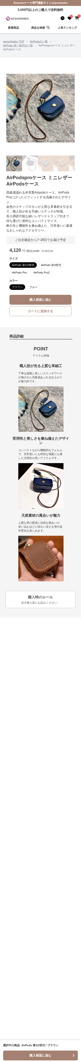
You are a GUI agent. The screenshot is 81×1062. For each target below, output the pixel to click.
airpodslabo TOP (13, 41)
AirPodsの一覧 (39, 41)
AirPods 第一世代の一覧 (18, 45)
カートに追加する (40, 311)
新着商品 (13, 27)
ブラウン (17, 287)
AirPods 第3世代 (51, 265)
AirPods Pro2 (41, 272)
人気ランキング (67, 27)
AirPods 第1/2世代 (23, 265)
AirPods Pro (19, 272)
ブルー (33, 287)
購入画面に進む (40, 299)
